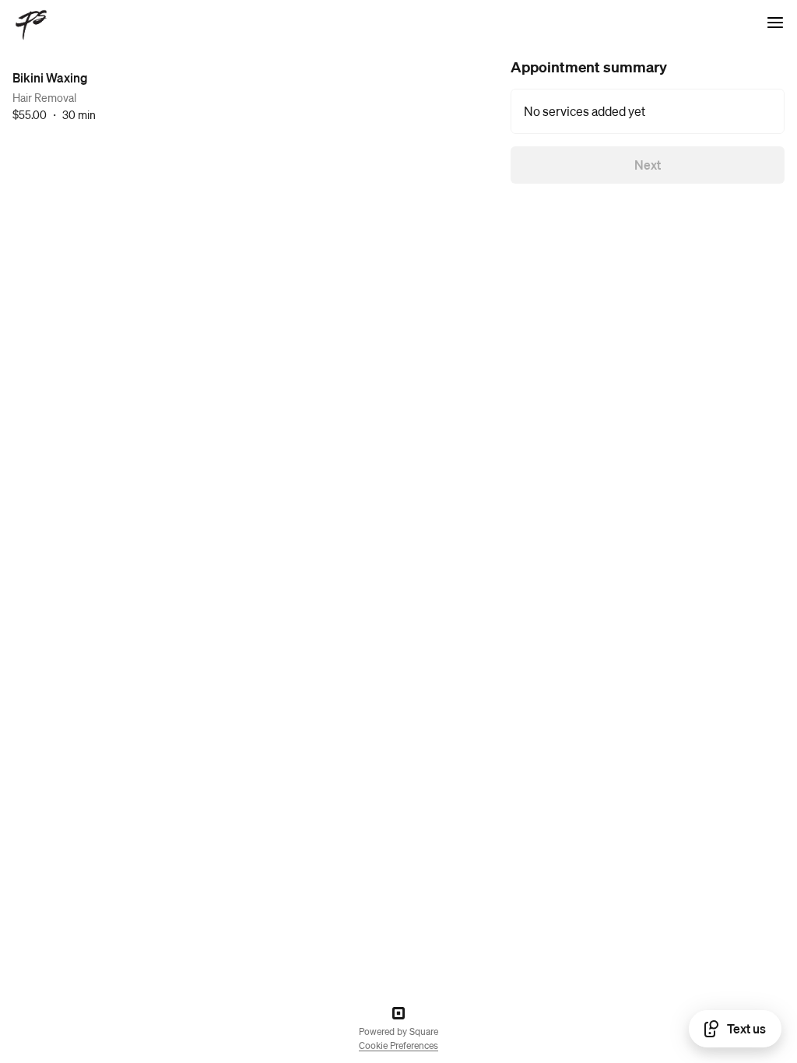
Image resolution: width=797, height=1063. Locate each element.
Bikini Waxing (50, 77)
